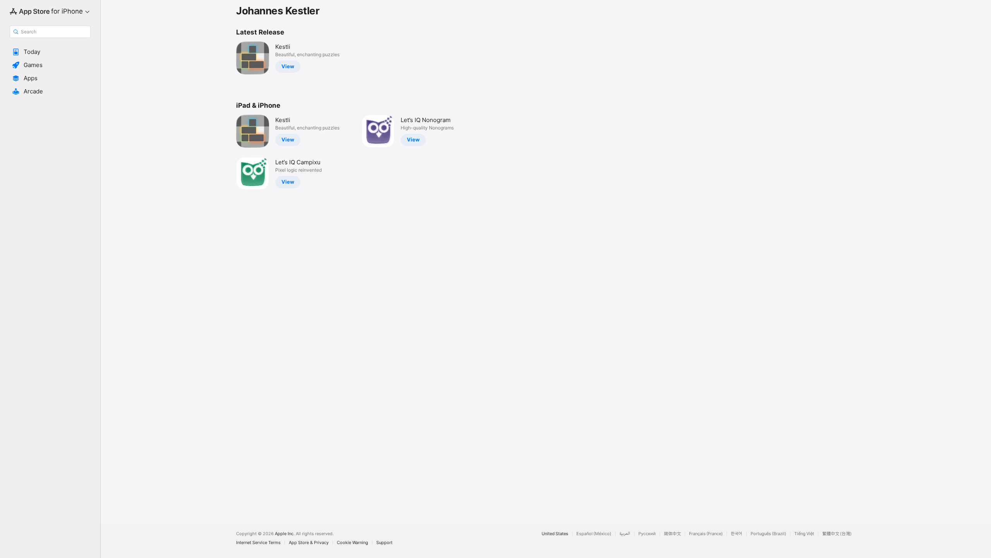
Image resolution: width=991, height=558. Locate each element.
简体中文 (672, 534)
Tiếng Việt (804, 534)
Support (384, 543)
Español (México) (593, 534)
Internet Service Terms (258, 543)
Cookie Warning (352, 543)
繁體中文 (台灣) (837, 534)
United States (555, 534)
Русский (647, 534)
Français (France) (706, 534)
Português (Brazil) (768, 534)
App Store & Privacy (309, 543)
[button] (50, 52)
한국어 (736, 534)
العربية (624, 534)
